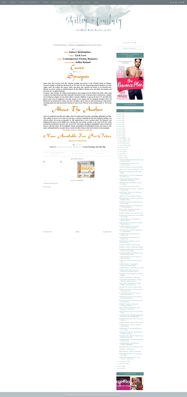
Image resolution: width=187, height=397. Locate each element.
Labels (96, 2)
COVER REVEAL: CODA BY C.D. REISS (131, 268)
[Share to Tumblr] (79, 153)
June (122, 151)
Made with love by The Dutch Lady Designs (105, 394)
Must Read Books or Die (79, 394)
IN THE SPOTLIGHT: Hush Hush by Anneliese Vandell (130, 293)
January (123, 363)
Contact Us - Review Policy (29, 2)
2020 (120, 126)
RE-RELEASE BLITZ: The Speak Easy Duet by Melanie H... (130, 206)
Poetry (45, 2)
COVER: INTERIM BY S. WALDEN (129, 277)
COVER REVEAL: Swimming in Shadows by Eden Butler (128, 264)
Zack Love (54, 154)
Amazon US (72, 141)
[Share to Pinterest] (77, 153)
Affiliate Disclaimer (59, 2)
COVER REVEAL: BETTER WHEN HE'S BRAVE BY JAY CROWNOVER (131, 316)
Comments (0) (100, 153)
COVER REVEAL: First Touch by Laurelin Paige (129, 164)
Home (3, 2)
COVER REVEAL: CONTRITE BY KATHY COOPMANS (129, 344)
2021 (120, 124)
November (124, 141)
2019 (120, 128)
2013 (120, 368)
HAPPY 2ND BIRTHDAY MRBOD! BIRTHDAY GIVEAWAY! (129, 179)
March (122, 157)
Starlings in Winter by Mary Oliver (129, 244)
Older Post (107, 231)
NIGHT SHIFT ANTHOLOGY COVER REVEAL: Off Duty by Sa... (130, 284)
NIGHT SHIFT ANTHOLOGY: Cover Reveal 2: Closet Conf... (129, 308)
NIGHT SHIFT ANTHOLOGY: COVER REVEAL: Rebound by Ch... (130, 280)
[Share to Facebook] (74, 153)
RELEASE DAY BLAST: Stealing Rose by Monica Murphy (130, 332)
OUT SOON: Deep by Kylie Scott (129, 186)
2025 (120, 116)
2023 (120, 120)
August (123, 147)
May (121, 153)
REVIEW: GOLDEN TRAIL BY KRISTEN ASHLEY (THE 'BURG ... (131, 250)
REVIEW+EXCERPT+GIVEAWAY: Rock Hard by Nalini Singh (131, 253)
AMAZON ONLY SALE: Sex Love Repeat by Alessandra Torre (129, 270)
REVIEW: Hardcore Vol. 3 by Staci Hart (131, 213)
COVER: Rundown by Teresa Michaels (131, 167)
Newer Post (47, 231)
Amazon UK (82, 141)
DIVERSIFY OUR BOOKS (127, 349)
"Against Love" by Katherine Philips (130, 196)
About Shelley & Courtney (80, 2)
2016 (120, 135)
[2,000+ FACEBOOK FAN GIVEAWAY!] (123, 383)
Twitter (73, 130)
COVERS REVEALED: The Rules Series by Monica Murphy (129, 227)
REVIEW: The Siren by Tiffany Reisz (130, 287)
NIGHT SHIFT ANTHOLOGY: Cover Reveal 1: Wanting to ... (129, 358)
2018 (120, 131)
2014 (120, 366)
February (123, 361)
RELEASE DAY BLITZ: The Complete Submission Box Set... (130, 297)
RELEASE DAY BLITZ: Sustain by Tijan (131, 347)
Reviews (12, 2)
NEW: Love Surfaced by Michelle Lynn (131, 169)
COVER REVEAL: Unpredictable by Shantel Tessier (130, 219)
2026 (120, 114)
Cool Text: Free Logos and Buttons (68, 147)
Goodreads (88, 130)
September (124, 145)
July (121, 149)
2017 (120, 133)
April (122, 155)
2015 (120, 137)
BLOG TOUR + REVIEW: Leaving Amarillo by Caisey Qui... (129, 210)
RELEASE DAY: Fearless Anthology (130, 351)
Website (80, 130)
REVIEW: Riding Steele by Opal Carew (131, 322)
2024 (120, 118)
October (123, 143)
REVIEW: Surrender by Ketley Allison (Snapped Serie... (130, 290)
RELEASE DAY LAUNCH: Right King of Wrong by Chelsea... (131, 336)
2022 (120, 122)
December (123, 139)
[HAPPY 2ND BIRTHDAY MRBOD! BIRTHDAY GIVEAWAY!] (137, 383)
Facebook (66, 130)
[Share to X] (72, 153)
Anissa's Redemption (56, 152)
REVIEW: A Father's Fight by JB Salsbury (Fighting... (128, 304)
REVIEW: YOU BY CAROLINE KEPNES (131, 247)
